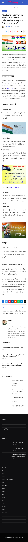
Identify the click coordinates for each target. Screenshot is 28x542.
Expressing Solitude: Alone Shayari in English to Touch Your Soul (20, 311)
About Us (4, 423)
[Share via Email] (21, 31)
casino (3, 482)
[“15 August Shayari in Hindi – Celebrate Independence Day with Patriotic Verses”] (14, 43)
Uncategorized (5, 526)
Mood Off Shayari (13, 187)
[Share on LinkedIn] (14, 31)
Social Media (4, 512)
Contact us (4, 426)
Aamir (8, 26)
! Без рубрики (5, 467)
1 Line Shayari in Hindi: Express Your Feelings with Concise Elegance (7, 311)
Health (3, 494)
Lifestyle (3, 497)
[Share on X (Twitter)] (6, 31)
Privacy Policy (5, 429)
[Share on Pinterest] (10, 31)
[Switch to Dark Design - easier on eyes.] (23, 2)
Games (3, 491)
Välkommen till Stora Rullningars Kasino (12, 347)
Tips (3, 521)
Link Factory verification (17, 442)
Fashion (3, 488)
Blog (3, 473)
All (2, 470)
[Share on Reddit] (17, 31)
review (3, 503)
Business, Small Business (7, 479)
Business (3, 476)
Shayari (3, 509)
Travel (3, 524)
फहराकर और (10, 88)
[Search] (25, 2)
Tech (3, 518)
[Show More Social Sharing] (24, 31)
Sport (3, 515)
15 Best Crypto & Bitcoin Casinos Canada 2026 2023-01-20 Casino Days (19, 382)
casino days (4, 485)
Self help (4, 11)
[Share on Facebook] (3, 31)
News (3, 500)
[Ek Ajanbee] (13, 2)
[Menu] (3, 2)
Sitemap (3, 431)
